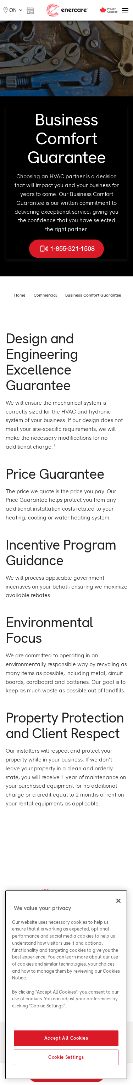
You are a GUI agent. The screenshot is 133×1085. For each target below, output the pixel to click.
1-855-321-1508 (72, 248)
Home (19, 295)
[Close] (118, 901)
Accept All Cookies (66, 1038)
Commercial (45, 295)
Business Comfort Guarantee (93, 295)
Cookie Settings (66, 1057)
